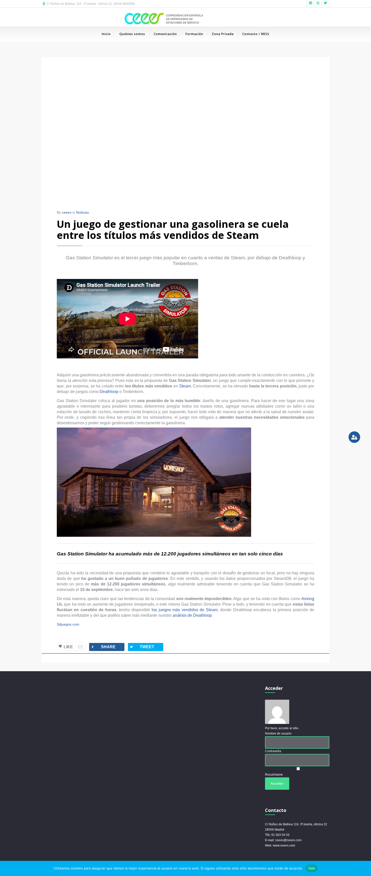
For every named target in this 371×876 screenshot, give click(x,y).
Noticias (82, 212)
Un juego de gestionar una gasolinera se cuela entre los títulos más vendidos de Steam (173, 229)
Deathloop (109, 391)
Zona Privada (223, 34)
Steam (185, 386)
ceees (66, 212)
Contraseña (273, 751)
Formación (194, 34)
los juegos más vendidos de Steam (184, 610)
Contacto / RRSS (255, 34)
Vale (311, 868)
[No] (364, 868)
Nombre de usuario (278, 733)
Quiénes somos (132, 34)
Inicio (106, 34)
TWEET (141, 646)
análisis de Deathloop (192, 615)
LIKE (73, 647)
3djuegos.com (68, 624)
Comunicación (165, 34)
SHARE (103, 646)
